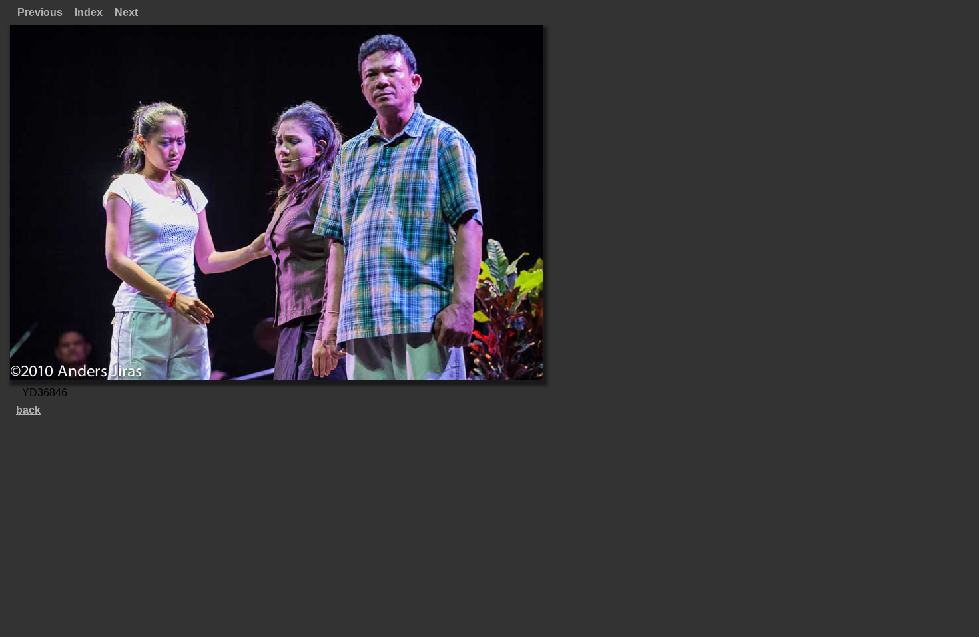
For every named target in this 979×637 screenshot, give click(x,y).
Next (126, 12)
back (28, 410)
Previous (40, 12)
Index (89, 12)
